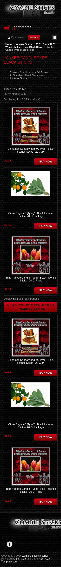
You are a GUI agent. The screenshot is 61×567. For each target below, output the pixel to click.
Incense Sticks (24, 44)
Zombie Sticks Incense (35, 555)
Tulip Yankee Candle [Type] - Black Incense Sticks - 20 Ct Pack (31, 279)
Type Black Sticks (33, 47)
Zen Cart (21, 558)
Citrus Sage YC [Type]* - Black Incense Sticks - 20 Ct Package (30, 215)
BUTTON (54, 37)
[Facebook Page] (9, 544)
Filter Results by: (15, 89)
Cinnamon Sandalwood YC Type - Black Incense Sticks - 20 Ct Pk (30, 150)
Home (8, 44)
